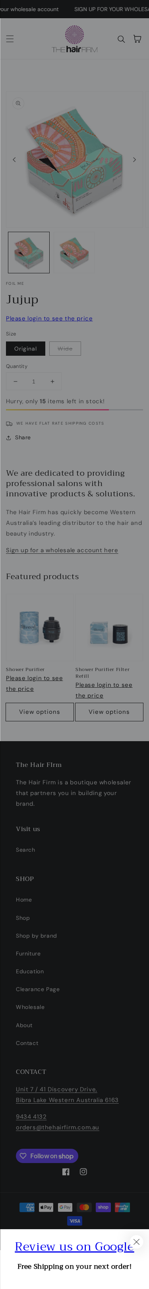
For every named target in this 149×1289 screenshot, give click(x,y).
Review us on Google (74, 1246)
